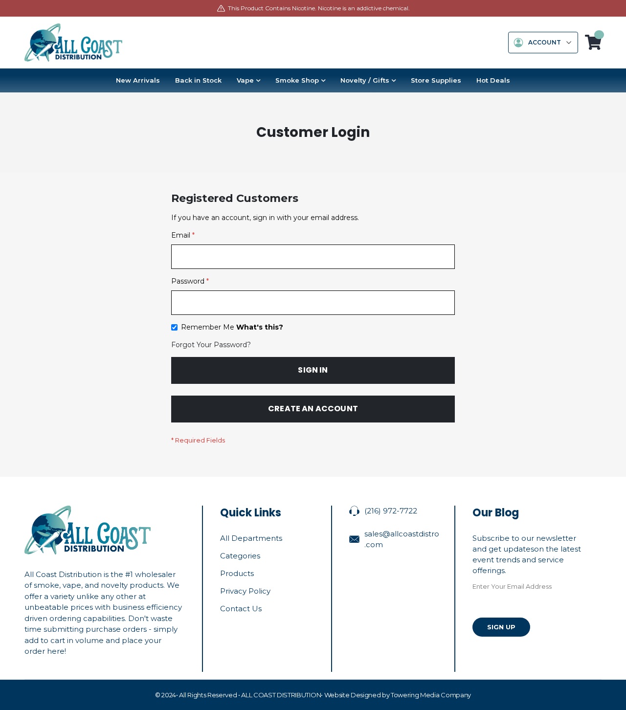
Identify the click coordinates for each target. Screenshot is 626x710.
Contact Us (241, 608)
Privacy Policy (245, 591)
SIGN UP (501, 627)
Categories (240, 555)
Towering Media (415, 695)
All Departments (251, 538)
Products (237, 573)
